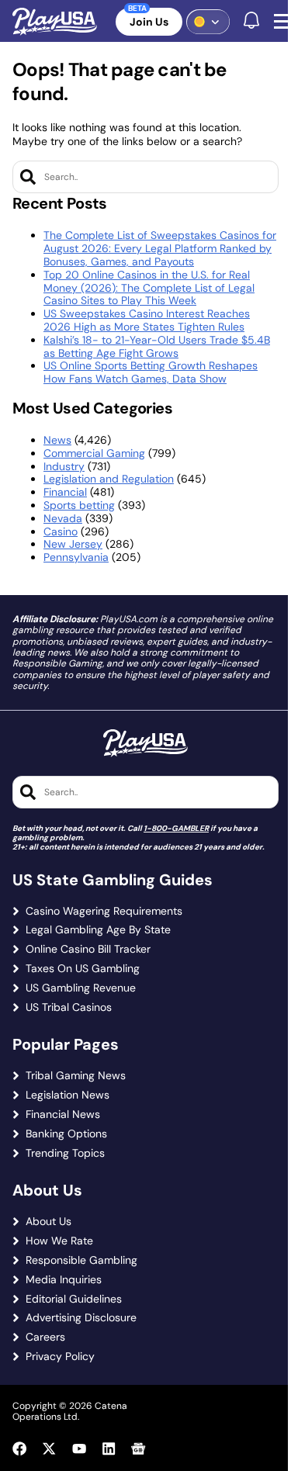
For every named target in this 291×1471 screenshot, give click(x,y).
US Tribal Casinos (69, 1007)
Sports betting (79, 505)
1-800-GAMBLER (176, 828)
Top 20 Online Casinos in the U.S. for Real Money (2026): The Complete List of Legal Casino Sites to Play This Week (149, 288)
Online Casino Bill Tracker (88, 949)
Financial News (63, 1114)
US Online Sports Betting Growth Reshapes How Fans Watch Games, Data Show (150, 372)
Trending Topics (65, 1153)
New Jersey (72, 544)
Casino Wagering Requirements (104, 911)
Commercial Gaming (94, 453)
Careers (45, 1337)
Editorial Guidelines (74, 1299)
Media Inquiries (64, 1279)
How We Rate (59, 1241)
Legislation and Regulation (108, 479)
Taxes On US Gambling (83, 968)
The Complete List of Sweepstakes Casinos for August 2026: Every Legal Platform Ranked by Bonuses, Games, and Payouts (159, 248)
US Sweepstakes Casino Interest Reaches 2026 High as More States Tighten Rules (146, 320)
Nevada (62, 518)
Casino (60, 531)
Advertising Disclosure (81, 1317)
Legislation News (67, 1095)
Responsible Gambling (81, 1260)
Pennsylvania (76, 557)
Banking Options (66, 1133)
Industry (64, 466)
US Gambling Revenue (81, 988)
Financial (65, 492)
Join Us (149, 22)
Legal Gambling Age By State (98, 929)
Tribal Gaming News (76, 1075)
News (57, 440)
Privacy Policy (60, 1356)
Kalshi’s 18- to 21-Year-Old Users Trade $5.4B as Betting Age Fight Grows (156, 346)
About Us (48, 1221)
